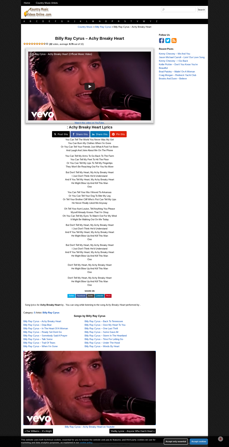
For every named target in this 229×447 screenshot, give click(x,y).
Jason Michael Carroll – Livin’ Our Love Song (182, 57)
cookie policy (86, 442)
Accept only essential (176, 441)
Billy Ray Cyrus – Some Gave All (101, 332)
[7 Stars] (39, 43)
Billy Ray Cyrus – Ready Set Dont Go (42, 332)
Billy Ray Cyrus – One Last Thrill (101, 328)
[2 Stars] (27, 43)
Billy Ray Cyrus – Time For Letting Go (104, 339)
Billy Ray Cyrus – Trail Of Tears (39, 342)
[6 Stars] (37, 43)
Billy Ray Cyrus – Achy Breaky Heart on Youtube (89, 426)
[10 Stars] (47, 43)
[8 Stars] (42, 43)
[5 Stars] (34, 43)
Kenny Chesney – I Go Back (173, 60)
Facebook (81, 296)
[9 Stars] (44, 43)
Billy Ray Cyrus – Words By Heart (102, 346)
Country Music (85, 26)
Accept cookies (198, 441)
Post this (63, 134)
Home (27, 3)
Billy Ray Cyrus (103, 26)
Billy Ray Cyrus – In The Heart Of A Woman (45, 328)
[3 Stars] (29, 43)
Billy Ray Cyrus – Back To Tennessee (104, 321)
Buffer (90, 296)
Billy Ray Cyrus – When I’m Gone (40, 346)
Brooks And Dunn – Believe (173, 78)
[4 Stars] (32, 43)
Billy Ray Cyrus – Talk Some (37, 339)
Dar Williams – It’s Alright (38, 431)
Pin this (120, 134)
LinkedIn (99, 296)
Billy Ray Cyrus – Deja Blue (37, 325)
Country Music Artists (47, 3)
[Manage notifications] (220, 438)
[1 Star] (24, 43)
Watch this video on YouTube (89, 122)
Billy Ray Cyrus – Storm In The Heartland (106, 335)
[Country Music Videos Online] (39, 17)
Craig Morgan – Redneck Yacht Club (177, 75)
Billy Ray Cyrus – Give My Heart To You (105, 325)
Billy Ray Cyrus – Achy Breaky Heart (89, 38)
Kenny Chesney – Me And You (174, 53)
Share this (82, 134)
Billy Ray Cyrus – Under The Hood (102, 342)
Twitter (71, 296)
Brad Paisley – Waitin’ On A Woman (177, 71)
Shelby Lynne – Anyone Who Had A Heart (133, 431)
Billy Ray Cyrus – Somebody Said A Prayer (45, 335)
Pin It (108, 296)
